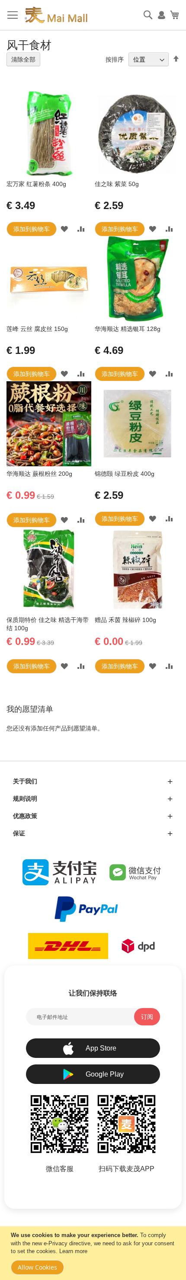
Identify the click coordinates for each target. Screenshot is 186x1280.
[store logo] (56, 15)
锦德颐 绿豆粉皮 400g (124, 473)
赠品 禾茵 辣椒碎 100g (125, 619)
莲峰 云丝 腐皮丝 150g (37, 328)
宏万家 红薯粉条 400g (36, 183)
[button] (64, 228)
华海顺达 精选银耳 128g (127, 328)
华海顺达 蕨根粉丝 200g (39, 473)
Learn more (73, 1251)
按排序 (115, 59)
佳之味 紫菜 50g (117, 183)
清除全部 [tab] (23, 59)
